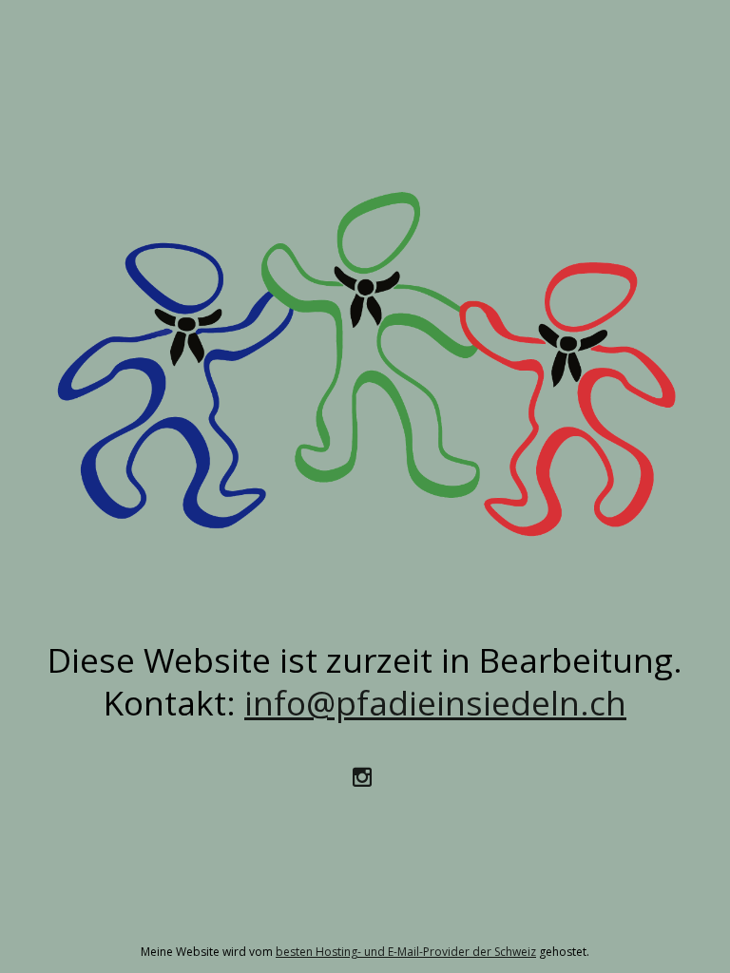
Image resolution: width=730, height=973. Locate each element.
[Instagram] (365, 775)
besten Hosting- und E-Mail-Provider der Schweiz (406, 952)
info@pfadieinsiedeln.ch (435, 702)
